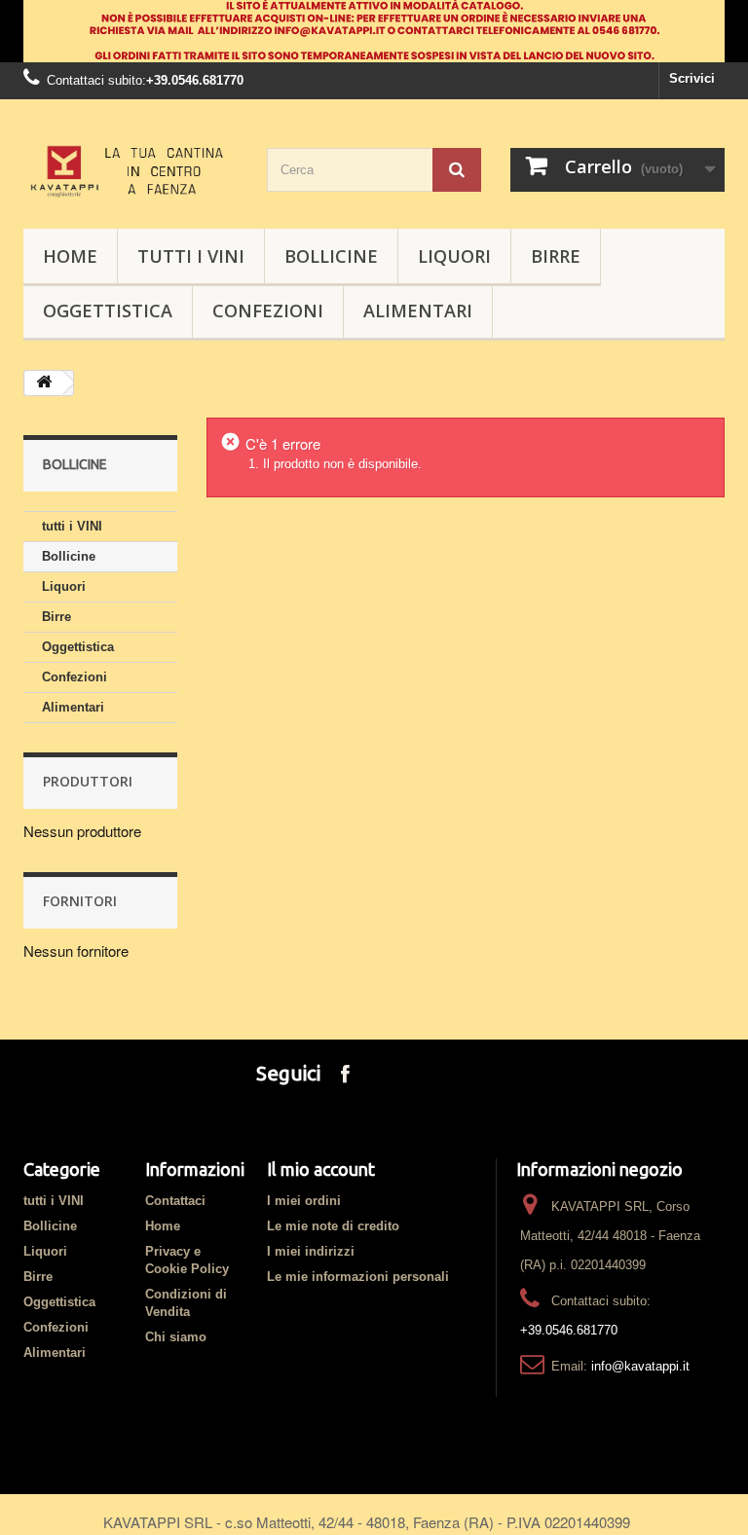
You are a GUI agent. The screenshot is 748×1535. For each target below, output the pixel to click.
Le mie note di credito (333, 1226)
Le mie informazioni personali (358, 1276)
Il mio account (321, 1169)
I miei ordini (304, 1200)
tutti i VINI (190, 256)
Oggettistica (107, 310)
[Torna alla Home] (43, 383)
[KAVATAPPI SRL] (130, 171)
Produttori (87, 781)
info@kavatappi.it (640, 1366)
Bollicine (331, 256)
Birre (555, 256)
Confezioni (267, 310)
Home (162, 1226)
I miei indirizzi (311, 1251)
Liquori (454, 256)
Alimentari (417, 310)
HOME (70, 256)
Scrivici (692, 78)
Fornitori (80, 901)
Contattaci (175, 1200)
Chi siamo (175, 1337)
